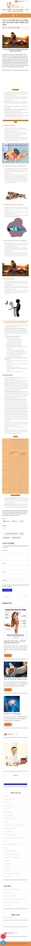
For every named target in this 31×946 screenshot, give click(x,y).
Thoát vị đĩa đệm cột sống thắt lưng (12, 873)
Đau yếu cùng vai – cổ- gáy (10, 834)
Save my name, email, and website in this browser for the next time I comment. (15, 585)
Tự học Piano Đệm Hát (9, 892)
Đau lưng (6, 821)
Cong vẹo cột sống (8, 815)
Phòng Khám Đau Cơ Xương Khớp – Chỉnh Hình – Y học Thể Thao (15, 10)
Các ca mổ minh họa (8, 805)
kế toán (5, 847)
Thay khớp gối (7, 860)
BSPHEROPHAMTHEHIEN (11, 533)
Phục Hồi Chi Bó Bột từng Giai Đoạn (15, 679)
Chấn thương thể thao (9, 812)
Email (4, 571)
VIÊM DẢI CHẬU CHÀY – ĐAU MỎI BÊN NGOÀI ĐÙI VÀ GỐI (15, 642)
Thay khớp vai (7, 867)
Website (4, 580)
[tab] (13, 15)
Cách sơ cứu (6, 809)
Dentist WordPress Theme (10, 943)
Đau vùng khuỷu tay (8, 831)
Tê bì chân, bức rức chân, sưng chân (12, 854)
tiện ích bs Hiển (7, 876)
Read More (8, 656)
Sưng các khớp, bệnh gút (9, 850)
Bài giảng (6, 796)
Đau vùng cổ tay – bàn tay (10, 828)
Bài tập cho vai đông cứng (12, 714)
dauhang (21, 533)
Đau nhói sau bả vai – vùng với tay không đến (14, 825)
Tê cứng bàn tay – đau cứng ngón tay (12, 857)
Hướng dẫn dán (7, 905)
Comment (4, 550)
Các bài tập (6, 802)
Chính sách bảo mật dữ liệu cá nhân (12, 889)
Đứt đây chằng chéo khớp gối (10, 844)
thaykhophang (6, 537)
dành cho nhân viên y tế (9, 818)
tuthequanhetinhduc (16, 537)
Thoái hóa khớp (7, 870)
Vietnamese (10, 734)
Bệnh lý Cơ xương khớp (9, 799)
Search (15, 775)
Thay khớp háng (7, 863)
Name (4, 563)
